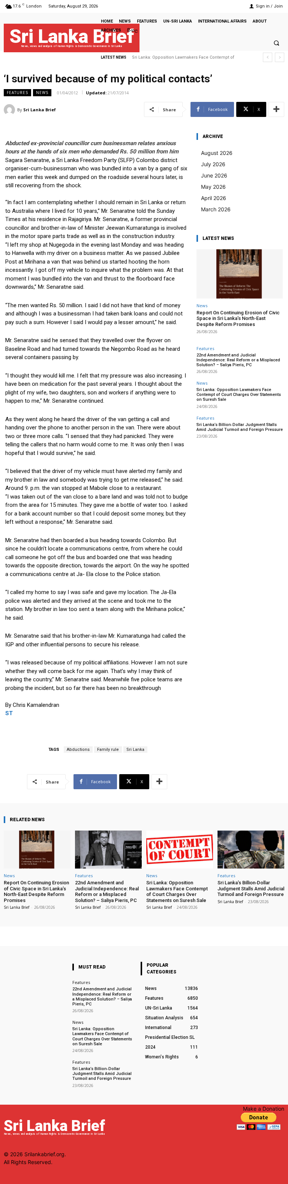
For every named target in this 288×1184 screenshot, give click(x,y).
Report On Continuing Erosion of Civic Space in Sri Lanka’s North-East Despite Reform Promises (238, 318)
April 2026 (213, 198)
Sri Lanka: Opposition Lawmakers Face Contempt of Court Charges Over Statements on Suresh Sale (238, 394)
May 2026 (213, 186)
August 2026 (216, 153)
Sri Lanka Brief (39, 109)
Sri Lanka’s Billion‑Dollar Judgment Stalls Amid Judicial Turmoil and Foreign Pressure (239, 427)
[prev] (267, 57)
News (42, 92)
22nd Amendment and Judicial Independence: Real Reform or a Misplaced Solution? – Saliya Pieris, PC (238, 360)
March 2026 (216, 209)
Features (17, 92)
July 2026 (213, 164)
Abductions (78, 749)
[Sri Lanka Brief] (10, 109)
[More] (276, 109)
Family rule (108, 749)
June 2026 (214, 175)
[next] (279, 57)
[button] (276, 43)
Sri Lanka (135, 749)
